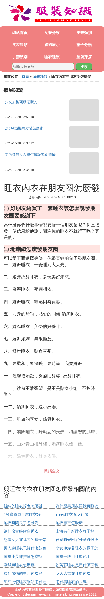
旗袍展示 (52, 44)
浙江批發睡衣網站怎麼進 (25, 581)
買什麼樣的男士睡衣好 (23, 573)
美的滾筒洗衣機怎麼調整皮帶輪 (30, 155)
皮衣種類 (20, 44)
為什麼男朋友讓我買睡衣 (77, 505)
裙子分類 (84, 44)
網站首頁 (20, 32)
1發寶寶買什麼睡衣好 (22, 514)
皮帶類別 (84, 32)
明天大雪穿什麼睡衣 (73, 573)
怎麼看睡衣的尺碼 (71, 581)
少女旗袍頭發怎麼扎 (21, 102)
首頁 (25, 76)
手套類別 (20, 56)
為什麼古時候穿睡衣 (21, 531)
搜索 (84, 66)
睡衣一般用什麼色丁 (73, 556)
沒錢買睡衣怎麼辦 (19, 564)
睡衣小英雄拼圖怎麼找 (23, 556)
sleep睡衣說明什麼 (72, 514)
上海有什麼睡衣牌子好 (75, 531)
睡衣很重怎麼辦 (69, 522)
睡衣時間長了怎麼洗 (21, 522)
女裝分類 (52, 32)
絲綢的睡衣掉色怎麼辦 (23, 505)
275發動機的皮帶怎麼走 (24, 128)
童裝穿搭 (84, 56)
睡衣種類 (52, 56)
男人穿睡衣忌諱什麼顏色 (25, 548)
